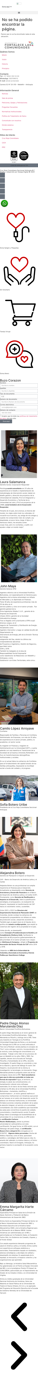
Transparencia (7, 129)
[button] (19, 12)
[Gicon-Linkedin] (2, 175)
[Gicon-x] (2, 191)
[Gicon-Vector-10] (2, 185)
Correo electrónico (7, 404)
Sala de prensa (7, 98)
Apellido (3, 388)
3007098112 (13, 78)
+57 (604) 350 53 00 (11, 76)
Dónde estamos (8, 125)
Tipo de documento (7, 393)
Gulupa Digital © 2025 (26, 172)
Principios (5, 68)
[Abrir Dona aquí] (11, 7)
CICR (4, 143)
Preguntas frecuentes (10, 107)
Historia (5, 64)
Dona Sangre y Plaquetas (9, 248)
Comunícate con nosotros (11, 120)
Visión (4, 59)
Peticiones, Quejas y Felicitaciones (14, 103)
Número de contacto (7, 410)
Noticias (5, 94)
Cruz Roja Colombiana (10, 138)
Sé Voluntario (5, 290)
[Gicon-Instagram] (2, 180)
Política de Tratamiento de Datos (14, 116)
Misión (4, 55)
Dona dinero (4, 373)
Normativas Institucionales (11, 112)
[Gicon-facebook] (2, 196)
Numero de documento (8, 399)
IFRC (3, 147)
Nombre (3, 383)
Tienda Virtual (5, 332)
